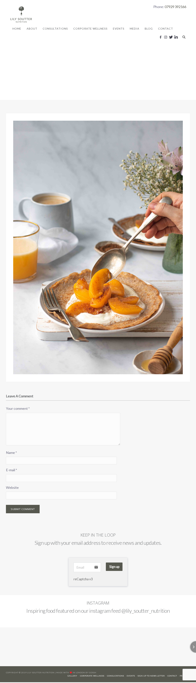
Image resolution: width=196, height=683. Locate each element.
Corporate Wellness (90, 28)
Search (184, 37)
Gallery (72, 676)
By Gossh (91, 672)
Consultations (55, 28)
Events (118, 28)
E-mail (11, 470)
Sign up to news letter (151, 676)
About (32, 28)
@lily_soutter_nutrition (145, 610)
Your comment (18, 408)
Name (11, 452)
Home (16, 28)
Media (134, 28)
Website (12, 487)
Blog (149, 28)
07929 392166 (175, 7)
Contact (165, 28)
